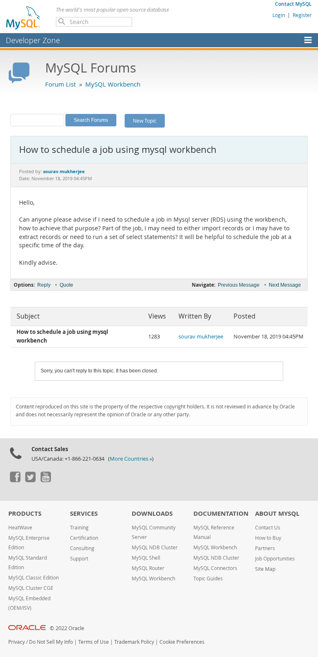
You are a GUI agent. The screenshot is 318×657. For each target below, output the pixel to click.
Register (302, 15)
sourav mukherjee (200, 336)
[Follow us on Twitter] (30, 480)
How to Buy (268, 538)
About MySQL (277, 513)
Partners (265, 548)
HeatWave (20, 527)
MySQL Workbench (112, 84)
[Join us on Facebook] (15, 480)
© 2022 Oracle (67, 628)
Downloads (152, 513)
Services (84, 513)
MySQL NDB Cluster (155, 547)
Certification (84, 538)
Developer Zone (33, 40)
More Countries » (131, 458)
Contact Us (267, 527)
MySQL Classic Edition (33, 578)
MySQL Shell (146, 558)
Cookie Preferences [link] (182, 642)
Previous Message (239, 285)
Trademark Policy (134, 642)
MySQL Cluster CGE (30, 588)
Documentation (220, 513)
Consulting (82, 548)
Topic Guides (208, 578)
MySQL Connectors (215, 568)
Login (278, 15)
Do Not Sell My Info (51, 642)
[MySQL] (23, 17)
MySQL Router (148, 568)
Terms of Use (93, 642)
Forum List (60, 84)
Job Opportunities (275, 559)
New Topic (145, 120)
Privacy (16, 642)
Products (24, 513)
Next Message (285, 285)
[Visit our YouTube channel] (45, 480)
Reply (44, 285)
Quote (66, 285)
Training (79, 527)
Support (79, 559)
